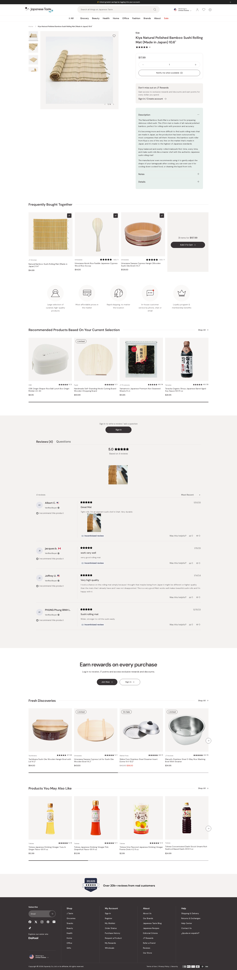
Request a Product (113, 938)
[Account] (197, 9)
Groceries (71, 918)
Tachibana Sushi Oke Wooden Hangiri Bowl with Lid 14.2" (50, 760)
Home (116, 18)
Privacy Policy (164, 966)
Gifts (69, 948)
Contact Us (186, 928)
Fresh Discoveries (42, 700)
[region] (118, 474)
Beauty (95, 18)
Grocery (84, 18)
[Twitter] (36, 922)
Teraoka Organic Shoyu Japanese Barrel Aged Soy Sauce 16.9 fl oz (185, 389)
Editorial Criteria (150, 933)
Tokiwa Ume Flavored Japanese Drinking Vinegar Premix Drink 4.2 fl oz (141, 848)
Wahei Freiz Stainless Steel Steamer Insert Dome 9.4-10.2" (139, 760)
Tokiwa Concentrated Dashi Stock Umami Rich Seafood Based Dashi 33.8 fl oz (186, 847)
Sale (166, 18)
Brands (147, 18)
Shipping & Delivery (190, 913)
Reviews (146, 948)
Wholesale (109, 948)
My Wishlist (110, 923)
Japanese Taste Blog (152, 923)
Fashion (136, 18)
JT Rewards (148, 938)
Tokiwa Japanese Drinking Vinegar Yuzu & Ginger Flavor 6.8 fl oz (47, 848)
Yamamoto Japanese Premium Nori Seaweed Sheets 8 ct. (140, 389)
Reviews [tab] (44, 442)
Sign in (119, 429)
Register (108, 918)
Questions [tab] (63, 442)
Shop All (201, 330)
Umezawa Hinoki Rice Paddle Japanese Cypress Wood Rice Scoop (96, 264)
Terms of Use (152, 966)
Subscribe (52, 914)
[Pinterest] (48, 922)
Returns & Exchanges (190, 918)
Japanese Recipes (151, 928)
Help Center (186, 923)
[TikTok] (30, 928)
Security (174, 966)
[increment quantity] (195, 64)
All (72, 18)
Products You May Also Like (50, 788)
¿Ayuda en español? (190, 933)
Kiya (137, 32)
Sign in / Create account (150, 98)
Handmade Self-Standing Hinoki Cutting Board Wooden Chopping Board (95, 389)
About (157, 18)
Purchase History (112, 933)
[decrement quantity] (143, 64)
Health (106, 18)
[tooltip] (93, 536)
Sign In (108, 913)
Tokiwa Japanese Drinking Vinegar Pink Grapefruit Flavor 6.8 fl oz (91, 848)
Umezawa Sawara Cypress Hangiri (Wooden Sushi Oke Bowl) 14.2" (141, 264)
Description (144, 114)
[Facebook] (30, 922)
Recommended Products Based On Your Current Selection (74, 330)
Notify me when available (167, 73)
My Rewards (110, 943)
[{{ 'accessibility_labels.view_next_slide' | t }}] (208, 740)
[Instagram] (42, 922)
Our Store (147, 953)
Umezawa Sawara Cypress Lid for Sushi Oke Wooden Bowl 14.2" (94, 760)
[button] (143, 47)
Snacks (70, 923)
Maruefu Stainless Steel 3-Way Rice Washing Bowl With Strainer (185, 760)
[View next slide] (113, 104)
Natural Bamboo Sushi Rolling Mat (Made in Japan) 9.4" (48, 265)
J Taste (70, 913)
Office (125, 18)
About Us (147, 913)
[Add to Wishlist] (114, 36)
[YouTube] (54, 922)
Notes (141, 174)
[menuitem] (71, 18)
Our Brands (148, 918)
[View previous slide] (105, 104)
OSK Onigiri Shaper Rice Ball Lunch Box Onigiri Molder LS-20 (49, 389)
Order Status (111, 928)
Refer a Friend (149, 943)
